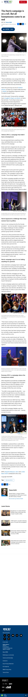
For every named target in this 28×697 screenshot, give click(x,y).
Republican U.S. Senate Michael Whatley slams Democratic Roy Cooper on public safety (18, 512)
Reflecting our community (8, 655)
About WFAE (5, 652)
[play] (2, 695)
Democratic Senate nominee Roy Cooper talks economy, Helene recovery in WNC (18, 532)
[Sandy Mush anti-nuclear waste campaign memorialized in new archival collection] (5, 543)
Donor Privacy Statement (8, 663)
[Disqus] (14, 572)
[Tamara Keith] (4, 492)
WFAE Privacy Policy (7, 669)
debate (4, 91)
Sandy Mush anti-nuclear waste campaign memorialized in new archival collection (18, 542)
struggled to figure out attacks (12, 98)
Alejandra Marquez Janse (12, 471)
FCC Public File (6, 666)
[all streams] (26, 695)
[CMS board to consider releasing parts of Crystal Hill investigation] (5, 523)
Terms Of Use (6, 672)
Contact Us (5, 660)
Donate (24, 2)
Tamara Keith (9, 22)
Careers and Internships (8, 657)
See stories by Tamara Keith (16, 498)
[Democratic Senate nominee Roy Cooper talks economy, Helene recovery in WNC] (5, 533)
